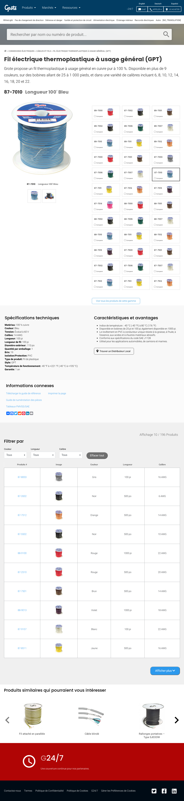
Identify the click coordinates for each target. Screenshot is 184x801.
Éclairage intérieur (125, 20)
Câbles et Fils (43, 51)
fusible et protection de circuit (77, 20)
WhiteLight (8, 20)
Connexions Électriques (21, 51)
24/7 (130, 9)
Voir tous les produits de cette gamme (116, 301)
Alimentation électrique (103, 20)
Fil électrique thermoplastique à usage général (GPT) (82, 51)
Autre (158, 20)
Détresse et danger (53, 20)
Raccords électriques (144, 20)
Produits (27, 8)
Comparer (92, 436)
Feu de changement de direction (29, 20)
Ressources (70, 8)
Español (174, 4)
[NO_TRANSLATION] (172, 20)
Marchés (48, 8)
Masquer (170, 353)
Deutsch (158, 4)
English (142, 4)
